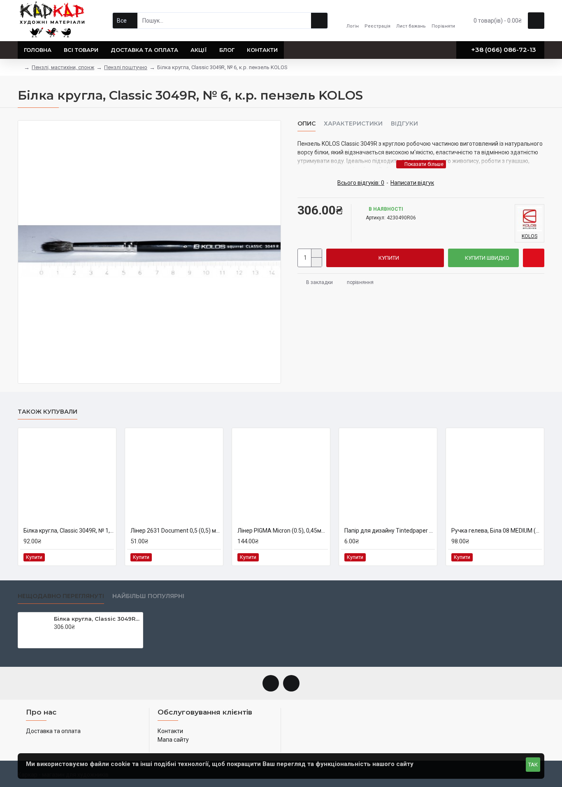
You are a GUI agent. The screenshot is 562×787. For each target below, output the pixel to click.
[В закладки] (98, 557)
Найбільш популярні (148, 596)
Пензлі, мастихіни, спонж (63, 67)
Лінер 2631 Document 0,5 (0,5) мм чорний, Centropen (175, 530)
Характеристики (353, 123)
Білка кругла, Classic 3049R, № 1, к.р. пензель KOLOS (68, 530)
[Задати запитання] (533, 258)
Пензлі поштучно (125, 67)
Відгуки (404, 123)
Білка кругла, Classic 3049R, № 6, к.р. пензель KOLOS (97, 618)
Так (533, 764)
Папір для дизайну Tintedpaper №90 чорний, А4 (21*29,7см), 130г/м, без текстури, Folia (389, 530)
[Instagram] (291, 683)
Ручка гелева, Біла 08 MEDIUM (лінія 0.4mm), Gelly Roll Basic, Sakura (496, 530)
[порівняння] (107, 557)
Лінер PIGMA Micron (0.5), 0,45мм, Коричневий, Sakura (282, 530)
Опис (306, 123)
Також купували (47, 411)
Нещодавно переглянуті (61, 596)
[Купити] (56, 635)
